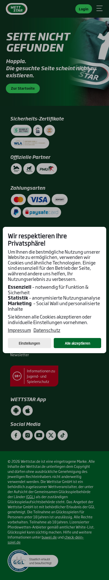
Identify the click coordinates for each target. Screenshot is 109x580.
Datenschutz (46, 330)
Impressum (19, 330)
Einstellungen (29, 343)
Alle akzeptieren (77, 343)
